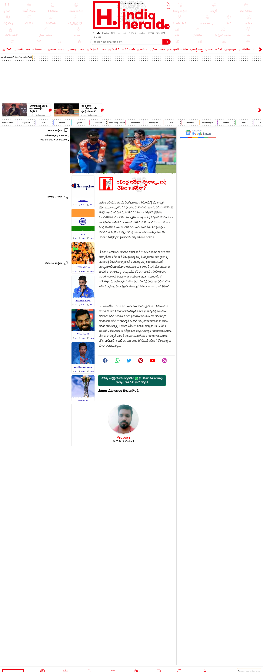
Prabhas (220, 123)
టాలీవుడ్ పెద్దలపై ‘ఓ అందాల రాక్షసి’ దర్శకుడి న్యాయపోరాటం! (38, 109)
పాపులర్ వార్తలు (53, 263)
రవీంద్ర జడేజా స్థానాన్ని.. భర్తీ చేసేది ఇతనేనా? (141, 185)
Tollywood (19, 123)
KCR (165, 123)
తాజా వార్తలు (55, 130)
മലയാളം (98, 37)
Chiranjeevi (147, 123)
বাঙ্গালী (160, 33)
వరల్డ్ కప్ (151, 203)
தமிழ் (142, 33)
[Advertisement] (131, 81)
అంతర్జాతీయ (154, 233)
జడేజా (144, 277)
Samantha (184, 123)
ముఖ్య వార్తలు (54, 197)
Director (56, 123)
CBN (238, 123)
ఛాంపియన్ (115, 223)
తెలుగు (96, 33)
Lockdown (92, 123)
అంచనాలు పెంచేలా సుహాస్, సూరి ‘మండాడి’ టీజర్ (89, 109)
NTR (37, 123)
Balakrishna (129, 123)
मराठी (151, 33)
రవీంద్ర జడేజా (116, 267)
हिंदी (113, 33)
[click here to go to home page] (131, 28)
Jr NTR (73, 123)
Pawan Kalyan (201, 123)
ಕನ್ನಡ (132, 33)
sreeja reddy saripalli (111, 123)
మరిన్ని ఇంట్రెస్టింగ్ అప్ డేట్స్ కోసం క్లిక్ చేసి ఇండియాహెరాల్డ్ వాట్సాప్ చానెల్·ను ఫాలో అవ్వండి (132, 381)
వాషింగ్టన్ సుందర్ (128, 321)
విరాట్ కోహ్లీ (120, 233)
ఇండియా (131, 307)
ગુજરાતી (122, 33)
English (105, 33)
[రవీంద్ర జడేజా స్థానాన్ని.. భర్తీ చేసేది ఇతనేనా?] (123, 173)
